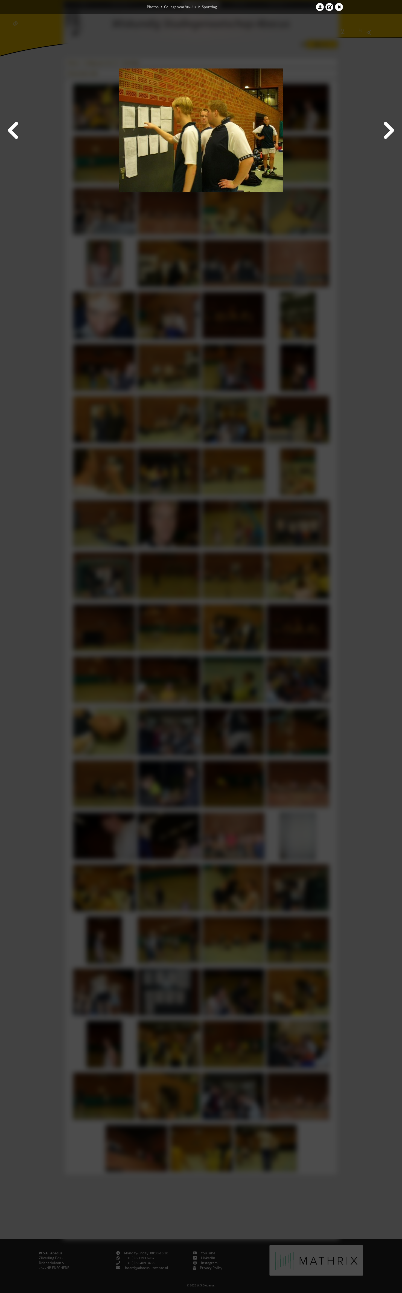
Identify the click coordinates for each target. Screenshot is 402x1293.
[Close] (339, 7)
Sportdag (209, 6)
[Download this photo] (320, 7)
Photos (153, 6)
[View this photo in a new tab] (329, 7)
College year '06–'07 (180, 6)
